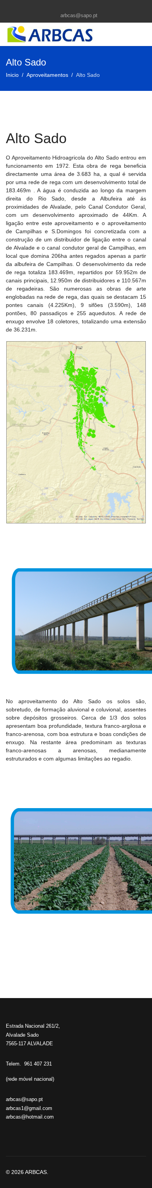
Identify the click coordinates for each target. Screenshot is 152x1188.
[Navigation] (143, 34)
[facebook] (76, 7)
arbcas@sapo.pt (78, 15)
